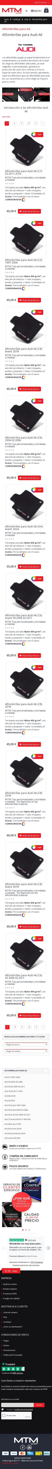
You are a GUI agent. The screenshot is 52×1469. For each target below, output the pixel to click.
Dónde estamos (10, 1289)
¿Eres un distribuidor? (12, 1326)
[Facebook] (22, 1447)
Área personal (41, 2)
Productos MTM (10, 1293)
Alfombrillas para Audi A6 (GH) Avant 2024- (24, 528)
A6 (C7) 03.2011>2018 (13, 1091)
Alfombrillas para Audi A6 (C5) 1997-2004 (23, 261)
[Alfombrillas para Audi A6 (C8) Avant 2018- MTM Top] (26, 327)
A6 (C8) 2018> (10, 1096)
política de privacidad (24, 1409)
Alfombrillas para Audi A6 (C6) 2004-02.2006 (23, 439)
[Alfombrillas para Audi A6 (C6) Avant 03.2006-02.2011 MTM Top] (26, 593)
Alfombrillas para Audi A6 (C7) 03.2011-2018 (23, 172)
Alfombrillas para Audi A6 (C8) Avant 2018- (23, 350)
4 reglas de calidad (11, 1298)
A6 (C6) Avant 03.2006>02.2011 (17, 1114)
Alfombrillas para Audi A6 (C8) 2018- (23, 705)
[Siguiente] (43, 123)
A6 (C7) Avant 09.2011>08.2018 (17, 1119)
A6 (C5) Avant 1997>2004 (14, 1105)
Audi (26, 19)
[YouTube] (29, 1447)
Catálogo (17, 19)
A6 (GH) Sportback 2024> (15, 1133)
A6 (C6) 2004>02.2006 (13, 1081)
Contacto (7, 1322)
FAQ (5, 1317)
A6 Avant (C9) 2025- (12, 1138)
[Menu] (36, 11)
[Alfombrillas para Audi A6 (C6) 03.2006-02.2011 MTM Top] (26, 953)
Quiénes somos (10, 1284)
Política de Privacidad (12, 1355)
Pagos (6, 1340)
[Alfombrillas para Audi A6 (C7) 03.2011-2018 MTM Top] (26, 149)
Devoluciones (9, 1350)
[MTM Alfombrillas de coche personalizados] (11, 11)
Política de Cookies (10, 1463)
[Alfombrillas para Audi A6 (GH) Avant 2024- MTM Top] (26, 504)
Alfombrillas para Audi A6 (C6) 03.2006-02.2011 (23, 976)
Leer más (6, 117)
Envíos (6, 1345)
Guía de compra (10, 1312)
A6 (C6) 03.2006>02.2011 (14, 1086)
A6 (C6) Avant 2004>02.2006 (16, 1110)
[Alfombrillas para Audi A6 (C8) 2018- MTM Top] (26, 682)
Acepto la (20, 1409)
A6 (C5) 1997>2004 (12, 1077)
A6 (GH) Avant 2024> (13, 1128)
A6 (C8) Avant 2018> (12, 1124)
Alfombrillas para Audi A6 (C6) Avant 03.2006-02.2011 (23, 617)
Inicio (6, 19)
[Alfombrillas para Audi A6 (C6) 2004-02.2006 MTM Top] (26, 415)
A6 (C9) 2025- (9, 1100)
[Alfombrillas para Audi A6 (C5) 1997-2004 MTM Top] (26, 238)
